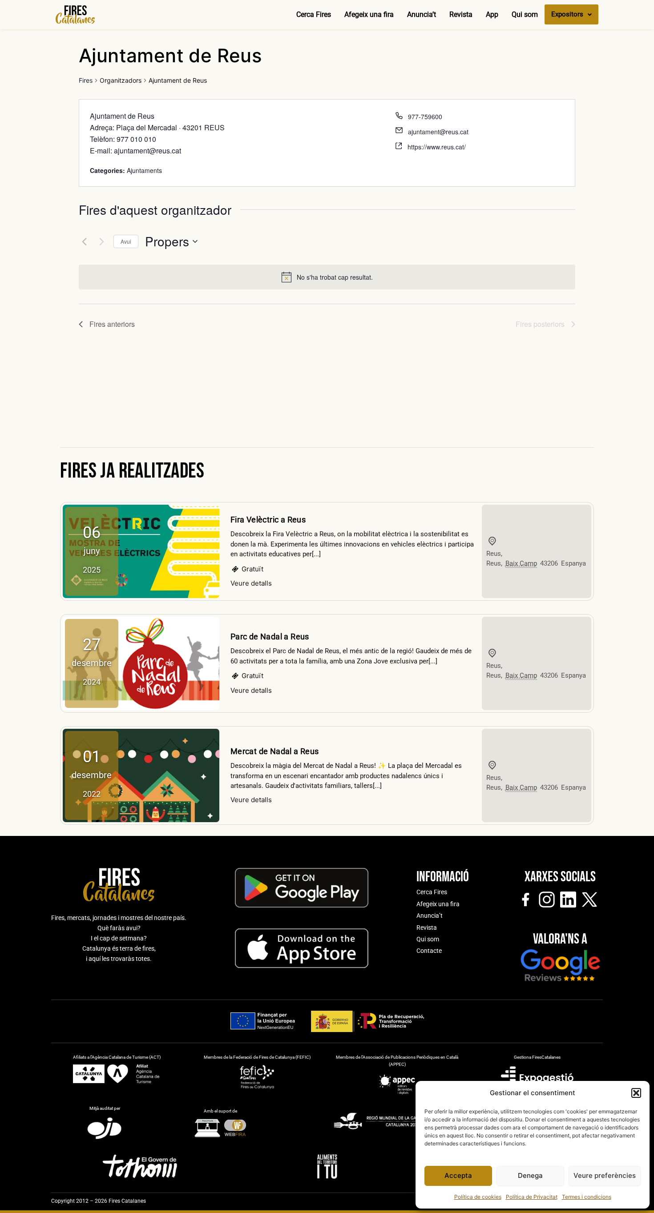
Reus (493, 554)
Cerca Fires (313, 14)
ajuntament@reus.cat (438, 131)
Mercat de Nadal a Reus (274, 751)
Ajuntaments (144, 170)
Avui (126, 241)
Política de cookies (477, 1196)
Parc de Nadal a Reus (269, 636)
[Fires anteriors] (84, 241)
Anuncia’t (421, 14)
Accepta (458, 1175)
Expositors (567, 14)
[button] (636, 1092)
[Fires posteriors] (101, 241)
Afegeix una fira (369, 14)
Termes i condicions (586, 1196)
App (492, 14)
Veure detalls (251, 583)
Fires (86, 80)
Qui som (525, 14)
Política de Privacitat (531, 1196)
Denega (530, 1175)
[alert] (335, 277)
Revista (460, 14)
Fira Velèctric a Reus (268, 519)
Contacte (429, 950)
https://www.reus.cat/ (437, 146)
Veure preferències (604, 1175)
